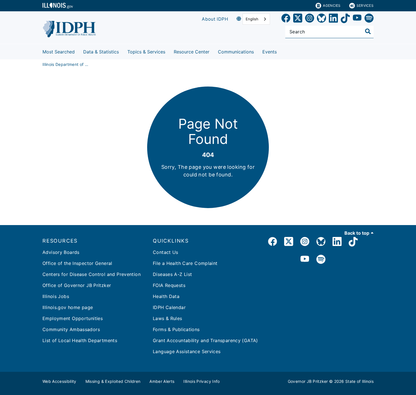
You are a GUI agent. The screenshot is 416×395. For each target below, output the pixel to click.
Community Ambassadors (71, 329)
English (252, 19)
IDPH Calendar (169, 307)
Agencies (331, 5)
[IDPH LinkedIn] (337, 242)
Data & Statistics (101, 52)
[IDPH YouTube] (304, 259)
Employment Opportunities (72, 318)
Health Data (166, 296)
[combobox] (256, 19)
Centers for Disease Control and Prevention (91, 274)
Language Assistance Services (187, 351)
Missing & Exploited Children (113, 381)
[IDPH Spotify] (320, 259)
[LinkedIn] (333, 19)
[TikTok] (345, 19)
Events (269, 52)
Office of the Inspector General (77, 263)
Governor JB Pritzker (308, 381)
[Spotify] (369, 19)
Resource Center (191, 52)
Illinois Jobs (55, 296)
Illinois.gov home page (67, 307)
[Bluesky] (321, 19)
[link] (285, 19)
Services (365, 5)
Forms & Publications (176, 329)
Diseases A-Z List (172, 274)
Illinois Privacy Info (201, 381)
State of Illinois (359, 381)
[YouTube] (357, 19)
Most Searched (58, 52)
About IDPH (215, 19)
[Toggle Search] (368, 31)
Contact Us (165, 252)
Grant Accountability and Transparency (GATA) (205, 340)
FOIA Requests (169, 285)
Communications (236, 52)
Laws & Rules (167, 318)
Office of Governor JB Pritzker (76, 285)
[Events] (281, 50)
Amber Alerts (161, 381)
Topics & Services (146, 52)
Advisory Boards (61, 252)
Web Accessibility (59, 381)
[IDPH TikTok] (353, 242)
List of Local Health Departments (79, 340)
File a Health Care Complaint (185, 263)
